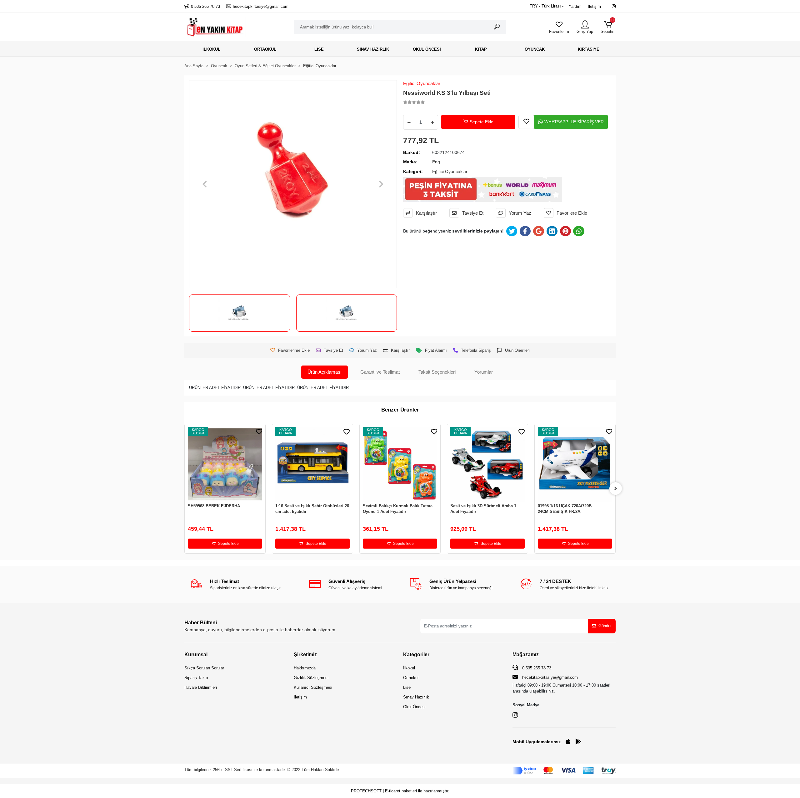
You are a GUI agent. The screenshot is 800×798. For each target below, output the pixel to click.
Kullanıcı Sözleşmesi (313, 687)
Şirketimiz (305, 654)
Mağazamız (525, 654)
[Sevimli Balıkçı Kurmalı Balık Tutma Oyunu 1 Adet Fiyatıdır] (400, 464)
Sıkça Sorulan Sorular (204, 668)
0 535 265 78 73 (536, 668)
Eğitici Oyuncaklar (421, 83)
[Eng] (347, 313)
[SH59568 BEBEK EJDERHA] (225, 464)
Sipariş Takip (196, 677)
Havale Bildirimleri (200, 687)
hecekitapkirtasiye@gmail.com (550, 677)
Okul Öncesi (414, 706)
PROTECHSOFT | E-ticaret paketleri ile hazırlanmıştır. (400, 791)
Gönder (605, 625)
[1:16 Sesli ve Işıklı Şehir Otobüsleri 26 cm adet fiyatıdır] (312, 464)
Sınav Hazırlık (416, 697)
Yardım (575, 6)
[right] (615, 488)
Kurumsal (196, 654)
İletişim (594, 6)
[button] (608, 27)
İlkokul (409, 668)
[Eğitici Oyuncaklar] (239, 313)
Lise (407, 687)
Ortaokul (410, 677)
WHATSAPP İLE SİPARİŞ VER (574, 121)
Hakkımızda (305, 668)
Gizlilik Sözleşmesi (311, 677)
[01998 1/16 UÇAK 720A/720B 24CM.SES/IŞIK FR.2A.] (575, 464)
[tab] (324, 372)
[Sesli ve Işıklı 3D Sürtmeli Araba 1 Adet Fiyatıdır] (487, 464)
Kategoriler (416, 654)
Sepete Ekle (481, 121)
